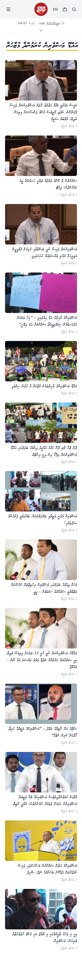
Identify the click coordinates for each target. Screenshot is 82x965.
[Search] (74, 9)
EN (55, 9)
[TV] (65, 9)
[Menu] (8, 9)
